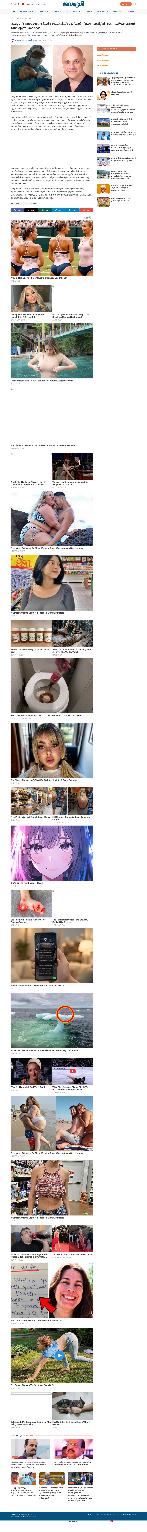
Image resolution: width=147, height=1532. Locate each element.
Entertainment (72, 11)
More (87, 11)
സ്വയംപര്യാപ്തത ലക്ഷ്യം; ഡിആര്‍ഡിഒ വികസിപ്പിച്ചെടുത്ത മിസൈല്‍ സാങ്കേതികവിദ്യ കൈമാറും (123, 108)
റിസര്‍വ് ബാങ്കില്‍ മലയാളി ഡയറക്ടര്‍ (121, 93)
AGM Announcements (129, 1514)
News (17, 18)
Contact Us (98, 1514)
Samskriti (117, 11)
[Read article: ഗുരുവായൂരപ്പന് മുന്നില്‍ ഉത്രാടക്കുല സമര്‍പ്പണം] (103, 202)
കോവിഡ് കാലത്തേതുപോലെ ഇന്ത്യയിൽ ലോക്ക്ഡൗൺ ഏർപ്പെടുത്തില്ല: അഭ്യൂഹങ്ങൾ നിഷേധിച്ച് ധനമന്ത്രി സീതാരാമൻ (51, 1493)
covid (25, 203)
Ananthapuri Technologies (28, 1517)
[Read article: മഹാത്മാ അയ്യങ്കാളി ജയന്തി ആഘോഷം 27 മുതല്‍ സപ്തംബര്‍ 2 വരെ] (103, 189)
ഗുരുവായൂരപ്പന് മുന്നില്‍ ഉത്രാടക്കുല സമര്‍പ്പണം (121, 199)
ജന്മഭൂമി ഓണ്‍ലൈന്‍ (23, 40)
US (30, 18)
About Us (90, 1514)
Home (12, 18)
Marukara (24, 18)
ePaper (127, 4)
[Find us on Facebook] (11, 4)
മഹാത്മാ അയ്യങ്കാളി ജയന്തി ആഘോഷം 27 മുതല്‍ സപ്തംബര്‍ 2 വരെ (122, 187)
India (43, 1483)
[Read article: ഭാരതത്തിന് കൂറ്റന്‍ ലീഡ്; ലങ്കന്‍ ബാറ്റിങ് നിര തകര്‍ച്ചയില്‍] (103, 161)
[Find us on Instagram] (15, 4)
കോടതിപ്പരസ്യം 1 (103, 55)
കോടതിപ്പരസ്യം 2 (103, 60)
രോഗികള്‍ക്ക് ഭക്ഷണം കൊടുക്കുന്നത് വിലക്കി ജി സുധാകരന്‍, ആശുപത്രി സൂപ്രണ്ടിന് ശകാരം (72, 1463)
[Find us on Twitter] (19, 4)
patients (18, 203)
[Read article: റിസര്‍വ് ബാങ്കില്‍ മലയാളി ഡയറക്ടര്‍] (103, 95)
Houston (33, 203)
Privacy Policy (117, 1514)
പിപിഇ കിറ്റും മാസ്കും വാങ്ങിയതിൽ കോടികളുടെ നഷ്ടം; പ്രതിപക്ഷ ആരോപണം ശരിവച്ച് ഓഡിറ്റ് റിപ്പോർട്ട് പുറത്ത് (23, 1492)
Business (130, 11)
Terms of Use (107, 1514)
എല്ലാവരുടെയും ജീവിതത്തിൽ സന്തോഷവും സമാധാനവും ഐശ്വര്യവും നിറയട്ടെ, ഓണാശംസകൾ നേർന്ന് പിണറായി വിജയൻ (123, 82)
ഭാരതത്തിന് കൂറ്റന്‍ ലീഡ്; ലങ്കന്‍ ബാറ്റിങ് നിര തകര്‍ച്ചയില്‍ (123, 159)
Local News (102, 11)
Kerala (14, 1457)
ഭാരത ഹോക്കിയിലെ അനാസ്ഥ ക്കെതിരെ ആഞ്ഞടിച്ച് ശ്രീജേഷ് (123, 133)
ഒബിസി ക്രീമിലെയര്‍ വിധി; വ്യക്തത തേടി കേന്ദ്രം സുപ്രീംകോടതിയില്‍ (121, 121)
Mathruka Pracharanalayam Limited (22, 1514)
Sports (56, 11)
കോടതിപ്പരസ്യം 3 (103, 65)
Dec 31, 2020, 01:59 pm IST (41, 40)
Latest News (25, 11)
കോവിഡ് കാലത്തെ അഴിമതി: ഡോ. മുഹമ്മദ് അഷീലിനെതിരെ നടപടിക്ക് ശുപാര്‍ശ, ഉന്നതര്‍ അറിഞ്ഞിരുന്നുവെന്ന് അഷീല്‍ (28, 1464)
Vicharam (42, 11)
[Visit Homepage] (73, 4)
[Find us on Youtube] (23, 4)
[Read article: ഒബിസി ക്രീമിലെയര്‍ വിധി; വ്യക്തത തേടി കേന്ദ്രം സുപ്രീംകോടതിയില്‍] (103, 122)
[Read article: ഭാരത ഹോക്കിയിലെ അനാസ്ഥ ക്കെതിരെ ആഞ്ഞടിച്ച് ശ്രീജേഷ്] (103, 135)
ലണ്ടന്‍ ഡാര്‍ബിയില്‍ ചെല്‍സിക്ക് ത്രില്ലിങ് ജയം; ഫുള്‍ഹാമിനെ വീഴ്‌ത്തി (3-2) (122, 147)
